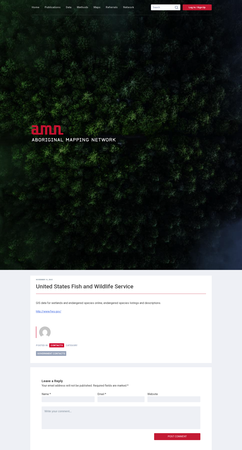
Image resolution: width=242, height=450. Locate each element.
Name (46, 394)
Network (128, 7)
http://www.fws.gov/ (48, 311)
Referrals (112, 7)
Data (68, 7)
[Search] (177, 7)
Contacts (57, 345)
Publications (53, 7)
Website (152, 394)
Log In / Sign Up (197, 7)
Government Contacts (51, 353)
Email (101, 394)
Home (35, 7)
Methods (82, 7)
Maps (97, 7)
